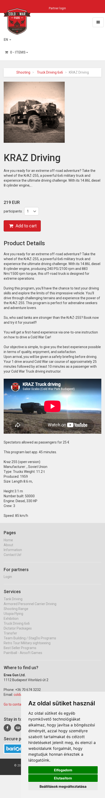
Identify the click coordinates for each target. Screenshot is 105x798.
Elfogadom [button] (63, 770)
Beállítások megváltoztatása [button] (63, 786)
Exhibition (11, 619)
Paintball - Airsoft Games (23, 653)
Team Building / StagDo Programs (30, 638)
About (8, 545)
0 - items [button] (17, 52)
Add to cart (26, 225)
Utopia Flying (13, 614)
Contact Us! (12, 555)
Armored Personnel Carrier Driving (30, 604)
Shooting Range (16, 609)
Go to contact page (18, 704)
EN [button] (6, 40)
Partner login (57, 8)
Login (8, 577)
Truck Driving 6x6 (50, 72)
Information (13, 550)
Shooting (23, 72)
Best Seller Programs (20, 648)
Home (8, 540)
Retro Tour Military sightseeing (27, 643)
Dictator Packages (18, 628)
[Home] (17, 14)
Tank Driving (13, 599)
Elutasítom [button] (63, 778)
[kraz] (34, 112)
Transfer (10, 633)
